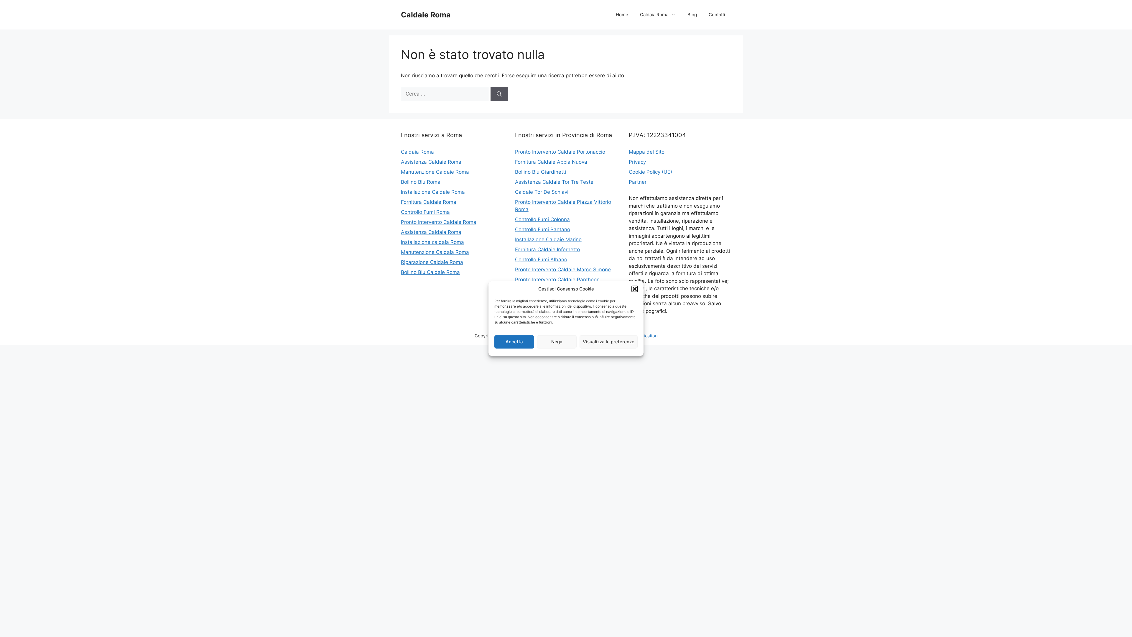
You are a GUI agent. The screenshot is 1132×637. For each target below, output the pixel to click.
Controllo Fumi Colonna (542, 219)
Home (622, 14)
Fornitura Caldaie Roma (428, 202)
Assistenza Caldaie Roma (431, 162)
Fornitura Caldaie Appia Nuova (551, 162)
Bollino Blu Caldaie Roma (430, 272)
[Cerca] (499, 94)
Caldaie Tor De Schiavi (541, 192)
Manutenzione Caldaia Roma (435, 252)
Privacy (637, 162)
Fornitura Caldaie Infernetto (547, 249)
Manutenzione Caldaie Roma (435, 172)
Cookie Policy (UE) (650, 172)
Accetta (514, 341)
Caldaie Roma (426, 14)
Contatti (717, 14)
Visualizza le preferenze (608, 341)
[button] (635, 289)
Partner (637, 182)
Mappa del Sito (646, 152)
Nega (556, 341)
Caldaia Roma (654, 14)
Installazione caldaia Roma (432, 242)
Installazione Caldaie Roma (433, 192)
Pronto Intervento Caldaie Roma (438, 222)
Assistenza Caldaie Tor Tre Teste (554, 182)
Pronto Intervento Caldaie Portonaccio (560, 152)
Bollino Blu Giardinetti (540, 172)
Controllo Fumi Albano (541, 259)
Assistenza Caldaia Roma (431, 232)
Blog (692, 14)
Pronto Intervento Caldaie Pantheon (557, 280)
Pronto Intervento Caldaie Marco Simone (563, 269)
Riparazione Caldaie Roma (432, 262)
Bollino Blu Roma (420, 182)
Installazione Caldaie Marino (548, 239)
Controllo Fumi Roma (425, 212)
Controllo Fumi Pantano (542, 229)
